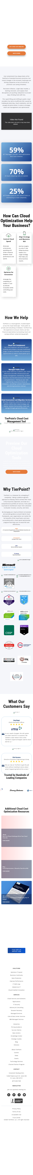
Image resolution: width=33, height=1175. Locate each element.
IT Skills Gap (16, 984)
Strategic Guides (16, 1039)
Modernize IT (16, 987)
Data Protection (16, 978)
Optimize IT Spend (16, 972)
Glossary (16, 1045)
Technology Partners (16, 1061)
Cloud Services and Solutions (16, 998)
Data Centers (16, 1033)
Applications (16, 1001)
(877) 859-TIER (16, 1081)
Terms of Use (16, 1111)
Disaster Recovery (16, 1010)
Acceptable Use (16, 1114)
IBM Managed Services (17, 1019)
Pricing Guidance (16, 1027)
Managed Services (16, 1013)
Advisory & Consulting (16, 1007)
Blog (16, 1042)
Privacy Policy (16, 1109)
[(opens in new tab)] (16, 1101)
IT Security (16, 1004)
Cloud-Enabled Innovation (16, 990)
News (16, 1055)
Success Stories (16, 1030)
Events (16, 1058)
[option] (21, 790)
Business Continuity (16, 975)
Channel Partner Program (16, 1064)
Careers (16, 1052)
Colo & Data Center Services (16, 1016)
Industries (16, 1024)
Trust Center (16, 1117)
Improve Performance (16, 981)
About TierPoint (16, 1049)
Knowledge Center (16, 1036)
